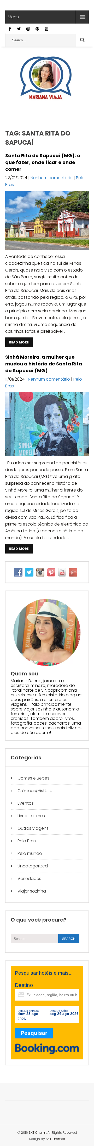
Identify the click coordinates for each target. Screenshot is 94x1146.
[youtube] (46, 28)
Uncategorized (32, 866)
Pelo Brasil (27, 841)
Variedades (29, 879)
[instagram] (28, 28)
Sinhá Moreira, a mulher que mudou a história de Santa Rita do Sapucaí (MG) (43, 364)
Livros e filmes (31, 816)
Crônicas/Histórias (36, 791)
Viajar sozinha (31, 891)
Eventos (25, 803)
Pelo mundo (29, 853)
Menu (13, 17)
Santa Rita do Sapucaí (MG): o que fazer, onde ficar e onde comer (42, 162)
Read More (19, 342)
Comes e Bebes (33, 778)
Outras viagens (33, 828)
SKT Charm (37, 1132)
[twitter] (19, 28)
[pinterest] (37, 28)
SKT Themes (55, 1139)
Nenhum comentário (52, 178)
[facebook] (9, 28)
